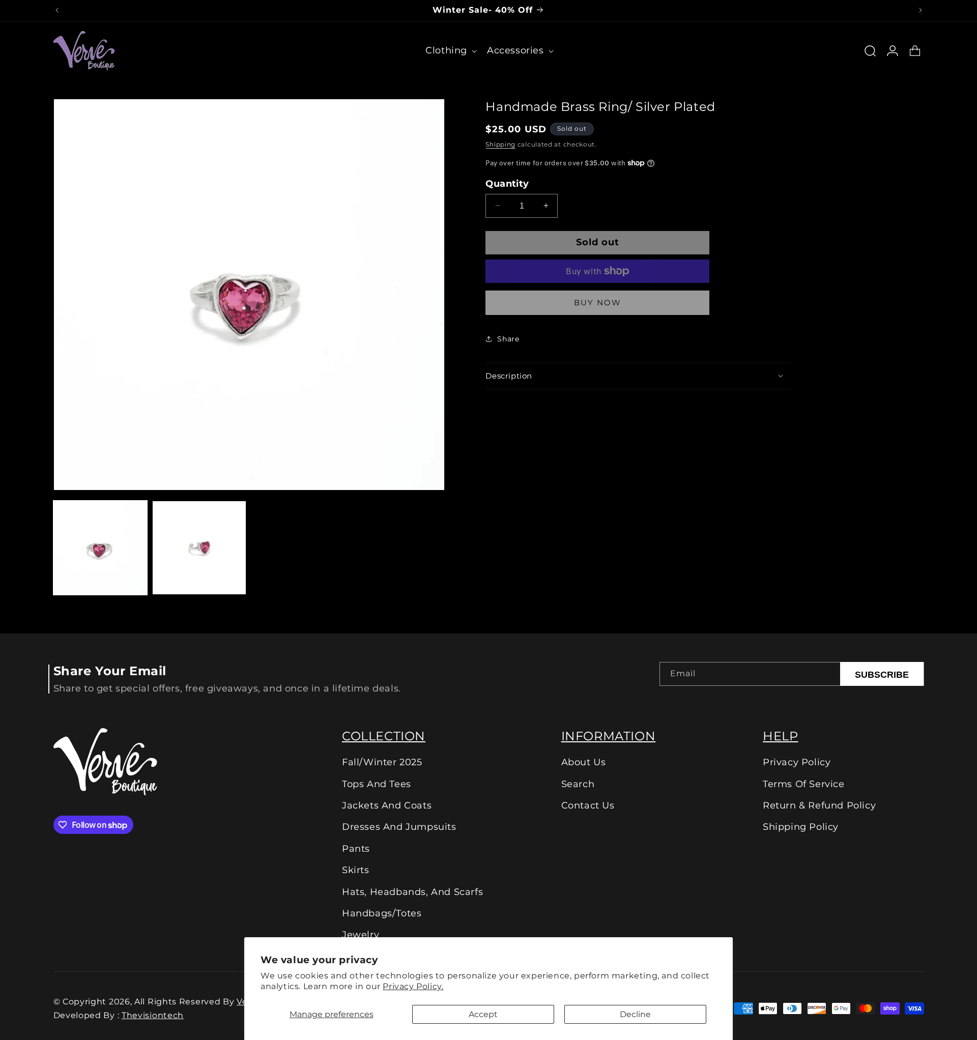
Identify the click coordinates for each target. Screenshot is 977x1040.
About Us (583, 762)
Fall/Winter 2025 (382, 762)
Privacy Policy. (413, 986)
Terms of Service (804, 784)
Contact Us (588, 805)
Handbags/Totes (381, 913)
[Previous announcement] (57, 10)
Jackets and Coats (387, 805)
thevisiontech (153, 1015)
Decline (635, 1014)
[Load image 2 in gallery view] (199, 548)
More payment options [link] (597, 302)
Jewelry (360, 934)
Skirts (355, 870)
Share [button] (508, 338)
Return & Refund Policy (819, 805)
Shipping (500, 144)
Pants (356, 848)
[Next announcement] (920, 10)
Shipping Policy (801, 826)
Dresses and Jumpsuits (399, 826)
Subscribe (882, 675)
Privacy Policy (796, 762)
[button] (450, 51)
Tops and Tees (376, 784)
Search (578, 784)
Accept (483, 1014)
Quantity (507, 183)
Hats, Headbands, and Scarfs (412, 892)
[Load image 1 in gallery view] (100, 548)
